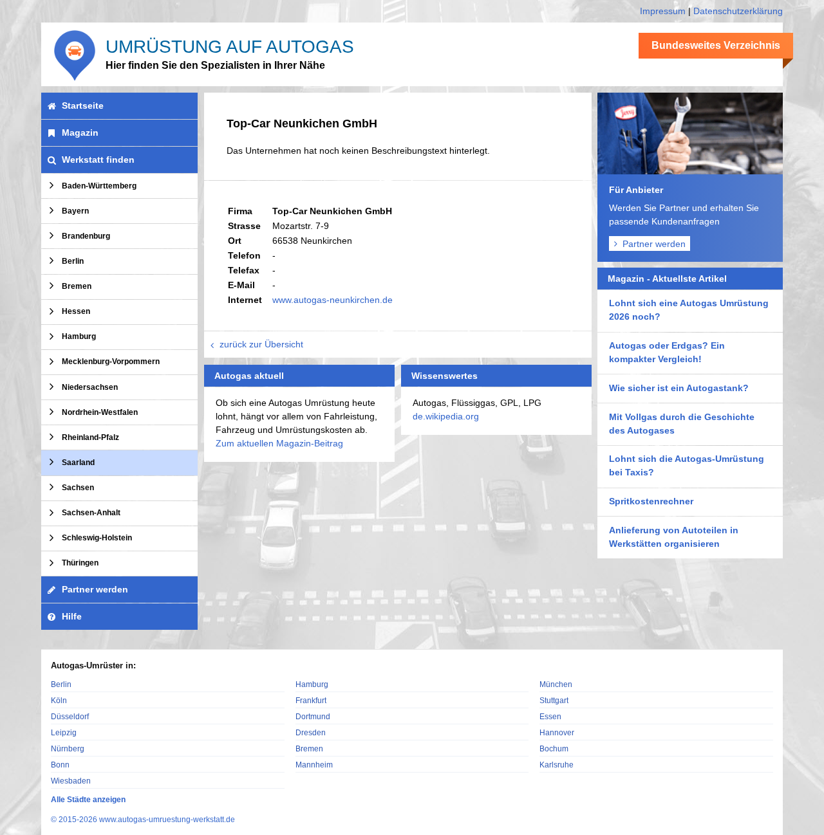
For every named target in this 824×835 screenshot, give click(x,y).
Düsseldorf (70, 716)
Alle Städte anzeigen (88, 799)
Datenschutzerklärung (738, 11)
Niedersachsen (90, 387)
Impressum (663, 11)
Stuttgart (553, 700)
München (555, 684)
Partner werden (654, 244)
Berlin (73, 261)
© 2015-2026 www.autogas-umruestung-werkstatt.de (143, 819)
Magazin (80, 132)
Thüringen (80, 562)
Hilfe (72, 616)
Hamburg (79, 336)
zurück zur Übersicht (261, 344)
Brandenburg (86, 236)
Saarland (78, 462)
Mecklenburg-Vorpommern (111, 361)
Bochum (553, 748)
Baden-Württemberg (99, 185)
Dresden (310, 732)
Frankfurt (310, 700)
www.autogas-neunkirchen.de (332, 300)
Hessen (76, 311)
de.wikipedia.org (446, 416)
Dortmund (312, 716)
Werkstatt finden (98, 159)
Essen (550, 716)
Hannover (556, 732)
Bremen (76, 286)
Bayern (75, 211)
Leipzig (64, 732)
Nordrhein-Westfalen (100, 412)
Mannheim (314, 764)
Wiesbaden (71, 780)
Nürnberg (67, 748)
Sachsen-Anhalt (91, 512)
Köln (59, 700)
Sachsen (78, 487)
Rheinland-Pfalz (90, 437)
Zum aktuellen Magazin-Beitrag (279, 443)
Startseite (83, 105)
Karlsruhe (556, 764)
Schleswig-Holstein (97, 537)
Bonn (60, 764)
